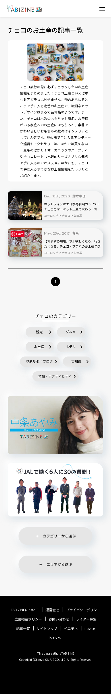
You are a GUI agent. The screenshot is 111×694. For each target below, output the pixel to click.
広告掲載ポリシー (28, 619)
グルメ (70, 331)
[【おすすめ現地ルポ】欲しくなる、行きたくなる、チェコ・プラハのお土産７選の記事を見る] (25, 242)
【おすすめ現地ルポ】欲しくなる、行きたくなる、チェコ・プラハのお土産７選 (72, 243)
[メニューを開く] (102, 8)
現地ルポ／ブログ (39, 361)
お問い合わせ (59, 619)
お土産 (39, 346)
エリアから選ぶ (59, 564)
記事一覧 (23, 628)
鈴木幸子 (79, 195)
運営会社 (52, 609)
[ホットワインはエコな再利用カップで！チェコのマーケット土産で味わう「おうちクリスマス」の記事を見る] (25, 205)
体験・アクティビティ (54, 376)
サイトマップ (47, 628)
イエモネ (71, 628)
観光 (39, 331)
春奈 (75, 233)
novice (90, 628)
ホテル (70, 346)
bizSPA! (55, 637)
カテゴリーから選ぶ (59, 536)
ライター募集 (86, 619)
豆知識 (76, 361)
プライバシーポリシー (83, 609)
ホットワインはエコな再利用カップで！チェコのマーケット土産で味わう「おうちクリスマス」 (72, 207)
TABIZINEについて (25, 609)
